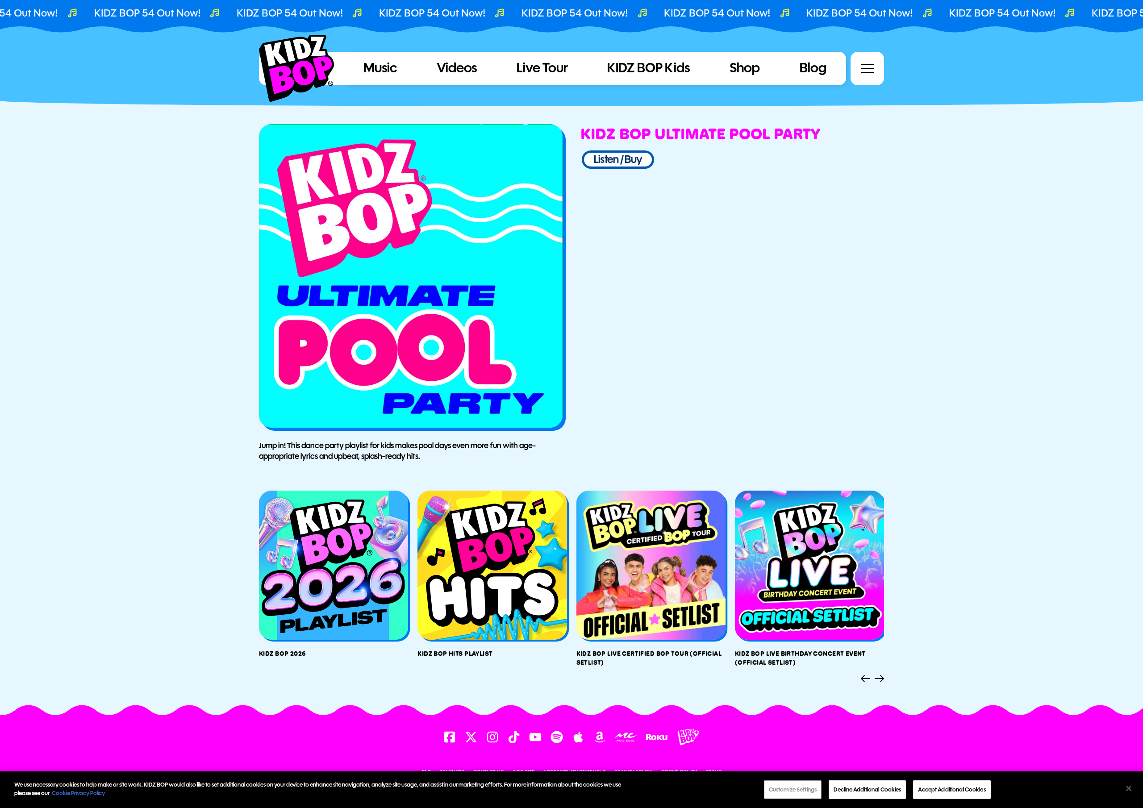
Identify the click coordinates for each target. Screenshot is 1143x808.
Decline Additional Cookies (867, 789)
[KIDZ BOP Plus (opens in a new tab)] (688, 737)
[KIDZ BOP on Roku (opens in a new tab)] (657, 737)
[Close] (1129, 788)
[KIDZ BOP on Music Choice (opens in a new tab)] (626, 736)
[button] (867, 68)
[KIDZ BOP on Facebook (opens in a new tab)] (449, 737)
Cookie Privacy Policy (78, 793)
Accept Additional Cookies (951, 789)
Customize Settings (793, 789)
